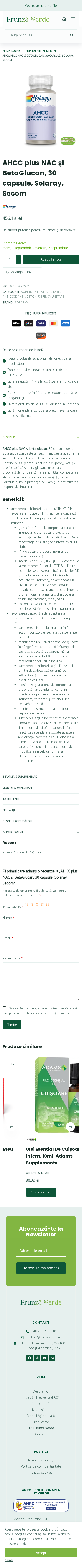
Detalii (9, 1560)
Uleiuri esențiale (21, 1173)
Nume (9, 917)
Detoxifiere (36, 296)
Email (8, 938)
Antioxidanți (14, 296)
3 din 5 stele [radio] (37, 907)
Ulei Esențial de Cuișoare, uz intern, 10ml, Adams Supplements (41, 1156)
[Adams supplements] (14, 1139)
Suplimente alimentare (40, 292)
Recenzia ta (13, 958)
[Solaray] (9, 206)
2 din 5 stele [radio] (31, 907)
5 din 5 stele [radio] (47, 907)
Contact (40, 1322)
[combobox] (35, 35)
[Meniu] (73, 19)
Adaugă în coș (51, 259)
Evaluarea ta (13, 906)
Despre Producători (17, 821)
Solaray (21, 302)
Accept (41, 1553)
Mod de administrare (18, 788)
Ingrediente (11, 799)
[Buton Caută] (71, 35)
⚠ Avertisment (13, 832)
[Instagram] (37, 1358)
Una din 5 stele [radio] (26, 907)
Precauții (9, 810)
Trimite (12, 1025)
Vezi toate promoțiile (41, 5)
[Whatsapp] (52, 1358)
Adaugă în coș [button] (24, 1192)
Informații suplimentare (20, 777)
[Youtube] (44, 1358)
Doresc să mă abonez (40, 1267)
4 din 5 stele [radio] (42, 907)
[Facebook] (29, 1358)
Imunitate (56, 296)
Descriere (9, 437)
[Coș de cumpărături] (64, 19)
